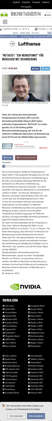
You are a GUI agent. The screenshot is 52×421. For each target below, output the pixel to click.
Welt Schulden (11, 372)
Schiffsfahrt (10, 333)
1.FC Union (9, 306)
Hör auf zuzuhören (27, 157)
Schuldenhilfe (36, 356)
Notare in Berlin (37, 339)
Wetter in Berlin (37, 359)
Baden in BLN (36, 322)
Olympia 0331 (11, 319)
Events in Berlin (36, 312)
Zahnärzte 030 (36, 376)
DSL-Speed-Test (12, 369)
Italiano (45, 2)
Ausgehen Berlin (37, 306)
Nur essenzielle (16, 416)
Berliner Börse (11, 362)
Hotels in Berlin (36, 319)
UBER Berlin (10, 339)
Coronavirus (10, 382)
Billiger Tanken (36, 343)
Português (26, 6)
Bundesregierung (12, 366)
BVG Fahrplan (11, 326)
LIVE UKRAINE (36, 389)
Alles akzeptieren (36, 416)
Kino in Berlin (10, 346)
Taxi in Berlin (10, 343)
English (16, 2)
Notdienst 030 (36, 369)
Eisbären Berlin (11, 322)
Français (36, 2)
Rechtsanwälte (36, 336)
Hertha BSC (10, 309)
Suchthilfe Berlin (12, 393)
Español (26, 2)
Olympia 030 (10, 316)
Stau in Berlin (11, 356)
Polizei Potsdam (37, 366)
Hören (8, 157)
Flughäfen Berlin (12, 336)
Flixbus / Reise (36, 329)
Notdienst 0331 (36, 372)
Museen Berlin (36, 309)
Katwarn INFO (36, 393)
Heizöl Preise (10, 359)
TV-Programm (11, 376)
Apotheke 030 (36, 382)
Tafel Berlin (10, 386)
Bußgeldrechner (37, 333)
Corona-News (11, 379)
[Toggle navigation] (5, 22)
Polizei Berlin (35, 362)
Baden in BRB (36, 326)
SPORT (5, 68)
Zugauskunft (9, 329)
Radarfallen (35, 346)
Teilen (36, 68)
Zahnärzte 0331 (36, 379)
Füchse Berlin (11, 312)
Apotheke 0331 (36, 386)
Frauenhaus (9, 389)
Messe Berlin (35, 316)
